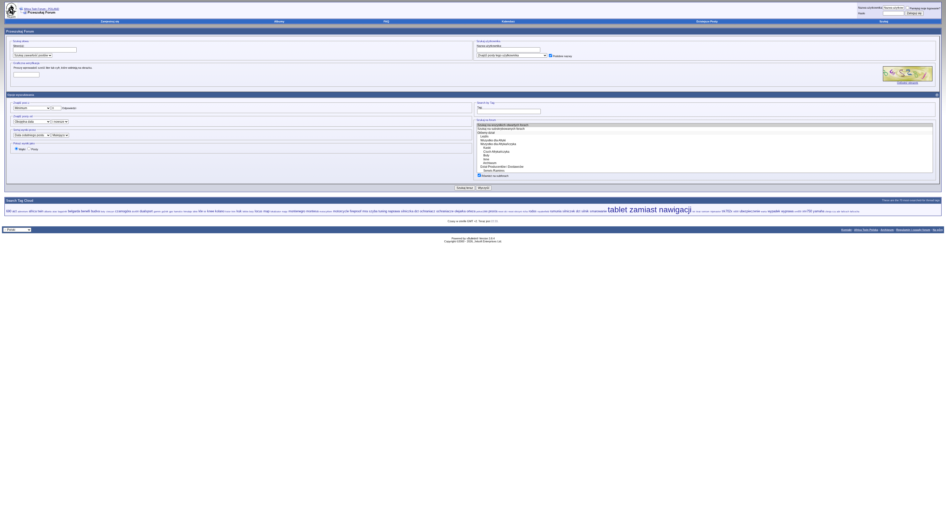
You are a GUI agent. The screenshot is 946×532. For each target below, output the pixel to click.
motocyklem (326, 211)
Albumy (279, 21)
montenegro (296, 211)
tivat (698, 211)
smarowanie (598, 211)
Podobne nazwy (562, 56)
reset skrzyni (515, 211)
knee (210, 211)
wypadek (774, 211)
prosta (493, 211)
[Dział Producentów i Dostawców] (705, 167)
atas (54, 211)
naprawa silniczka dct (403, 211)
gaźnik (165, 211)
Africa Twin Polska (866, 229)
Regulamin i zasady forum (913, 229)
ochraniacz (427, 211)
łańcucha (854, 211)
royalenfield (543, 211)
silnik (585, 211)
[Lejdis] (705, 136)
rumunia (555, 211)
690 (8, 211)
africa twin (36, 211)
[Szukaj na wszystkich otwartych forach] (705, 125)
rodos (533, 211)
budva (95, 211)
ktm (234, 211)
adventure (23, 211)
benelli (85, 211)
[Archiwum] (705, 163)
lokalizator (275, 211)
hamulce (178, 211)
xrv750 (807, 211)
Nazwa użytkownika (870, 7)
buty (103, 211)
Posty (34, 149)
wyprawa (787, 211)
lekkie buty (248, 211)
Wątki (22, 149)
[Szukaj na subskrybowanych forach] (705, 129)
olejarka (460, 211)
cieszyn (110, 211)
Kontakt (846, 229)
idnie (195, 211)
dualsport (146, 211)
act (14, 211)
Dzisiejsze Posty (707, 21)
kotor (228, 211)
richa (525, 211)
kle (201, 211)
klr (205, 211)
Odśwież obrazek (907, 82)
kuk (239, 211)
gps (171, 211)
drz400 (135, 211)
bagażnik (62, 211)
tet (694, 211)
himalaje (188, 211)
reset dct (502, 211)
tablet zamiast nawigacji (650, 209)
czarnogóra (123, 211)
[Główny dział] (705, 133)
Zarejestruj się (110, 21)
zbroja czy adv (832, 211)
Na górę (938, 229)
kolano (219, 211)
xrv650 (797, 211)
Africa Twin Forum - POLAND (41, 8)
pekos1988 (482, 211)
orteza (471, 211)
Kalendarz (508, 21)
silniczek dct (571, 211)
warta (764, 211)
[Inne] (705, 159)
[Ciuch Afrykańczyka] (705, 152)
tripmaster (715, 211)
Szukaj (883, 21)
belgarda (74, 211)
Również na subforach (495, 175)
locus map (262, 211)
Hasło (861, 13)
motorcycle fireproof (347, 211)
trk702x (727, 211)
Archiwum (887, 229)
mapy (284, 211)
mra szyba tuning (374, 211)
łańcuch (845, 211)
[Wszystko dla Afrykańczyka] (705, 144)
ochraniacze (445, 211)
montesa (312, 211)
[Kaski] (705, 148)
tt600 (736, 211)
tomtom (706, 211)
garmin (157, 211)
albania (47, 211)
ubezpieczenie (750, 211)
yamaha (818, 211)
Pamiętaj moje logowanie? (925, 8)
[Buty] (705, 155)
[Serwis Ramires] (705, 171)
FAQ (386, 21)
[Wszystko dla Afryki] (705, 140)
